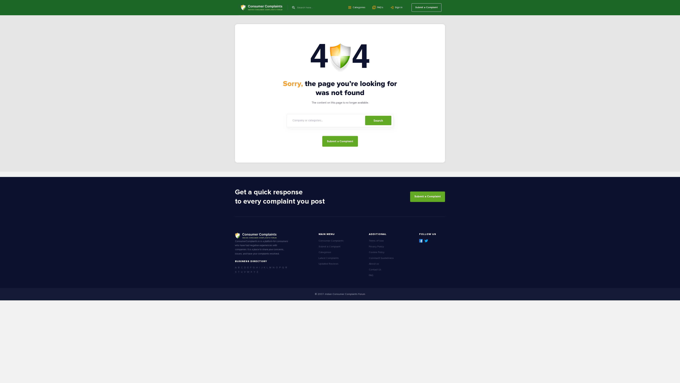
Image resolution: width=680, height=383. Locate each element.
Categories (359, 7)
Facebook (421, 241)
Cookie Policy (376, 252)
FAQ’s (380, 7)
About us (374, 263)
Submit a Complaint (426, 7)
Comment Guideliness (381, 258)
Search (378, 120)
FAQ (371, 275)
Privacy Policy (376, 246)
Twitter (426, 241)
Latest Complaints (329, 258)
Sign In (399, 7)
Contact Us (375, 269)
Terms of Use (376, 240)
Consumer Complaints (331, 240)
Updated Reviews (328, 263)
